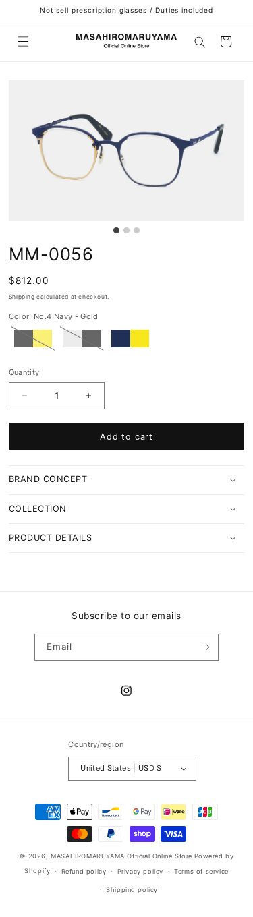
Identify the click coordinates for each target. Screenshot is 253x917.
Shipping (22, 296)
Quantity (24, 372)
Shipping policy (132, 889)
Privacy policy (140, 871)
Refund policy (84, 871)
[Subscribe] (205, 647)
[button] (22, 41)
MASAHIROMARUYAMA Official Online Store (121, 856)
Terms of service (201, 871)
